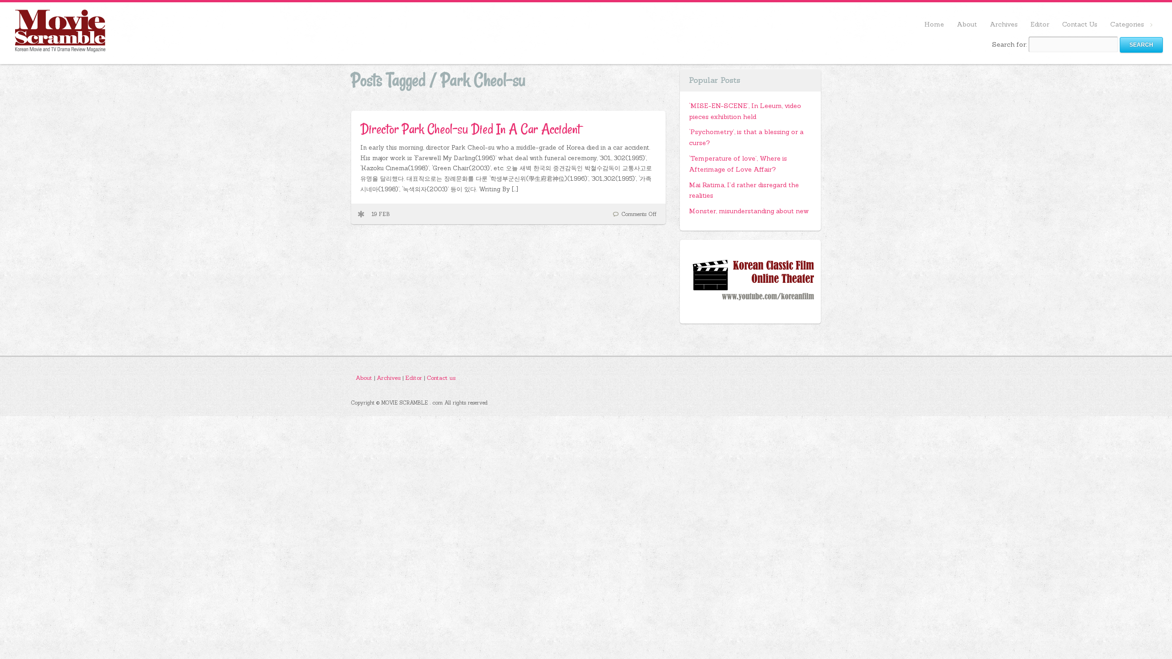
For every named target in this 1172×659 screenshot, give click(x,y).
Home (934, 24)
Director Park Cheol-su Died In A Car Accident (470, 128)
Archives (1004, 24)
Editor (1040, 24)
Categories (1124, 25)
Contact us (441, 377)
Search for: (1009, 44)
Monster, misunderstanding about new (748, 211)
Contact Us (1079, 24)
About (967, 24)
